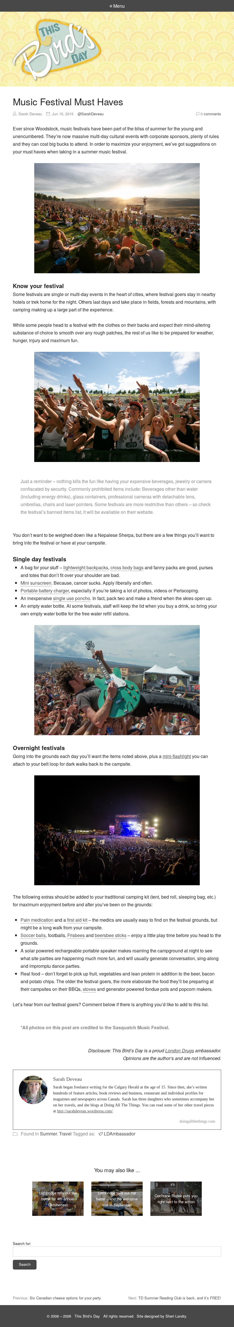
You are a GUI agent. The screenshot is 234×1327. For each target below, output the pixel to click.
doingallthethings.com (197, 1121)
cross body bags (127, 567)
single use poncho (71, 598)
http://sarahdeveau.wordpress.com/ (85, 1111)
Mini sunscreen (36, 583)
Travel (65, 1133)
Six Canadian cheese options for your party (65, 1298)
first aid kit (77, 920)
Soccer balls (33, 935)
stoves (89, 989)
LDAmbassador (119, 1133)
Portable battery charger (45, 590)
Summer (48, 1133)
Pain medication (37, 920)
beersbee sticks (110, 935)
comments (211, 113)
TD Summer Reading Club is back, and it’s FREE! (179, 1298)
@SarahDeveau (91, 113)
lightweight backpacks (85, 567)
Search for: (22, 1243)
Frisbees (76, 935)
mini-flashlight (177, 756)
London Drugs (179, 1050)
